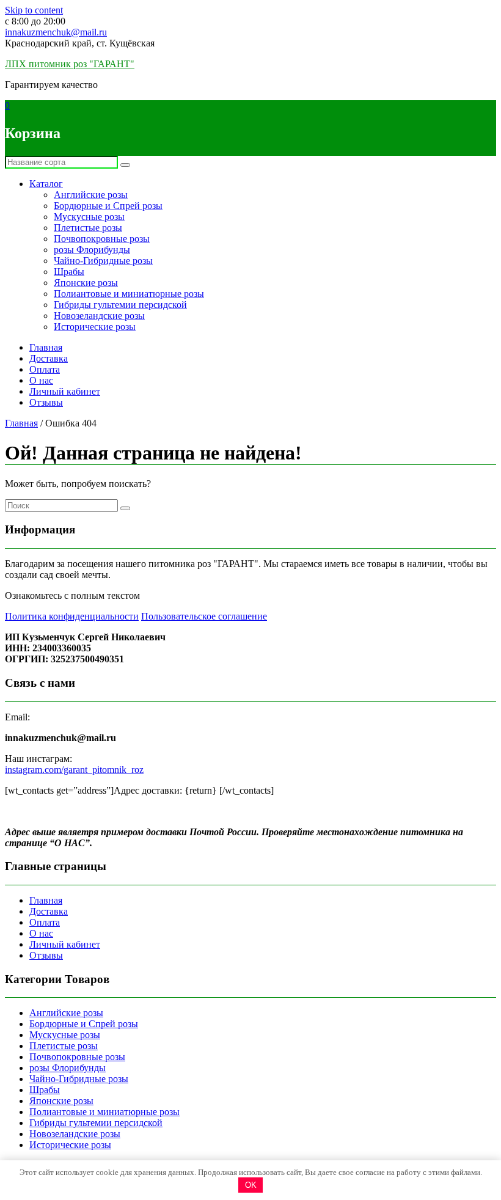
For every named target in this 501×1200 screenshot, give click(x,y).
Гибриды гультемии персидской (120, 304)
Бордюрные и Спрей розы (108, 205)
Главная (45, 347)
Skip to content (34, 10)
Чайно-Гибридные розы (103, 260)
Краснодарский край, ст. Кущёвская (80, 43)
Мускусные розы (89, 216)
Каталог (46, 183)
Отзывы (46, 402)
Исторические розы (95, 326)
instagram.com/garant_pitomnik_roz (74, 769)
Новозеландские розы (99, 315)
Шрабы (69, 271)
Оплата (44, 369)
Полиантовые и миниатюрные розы (129, 293)
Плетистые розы (88, 227)
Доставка (48, 358)
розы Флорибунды (92, 249)
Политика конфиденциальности (72, 616)
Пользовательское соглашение (204, 616)
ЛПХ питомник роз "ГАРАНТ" (69, 64)
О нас (41, 380)
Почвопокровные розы (102, 238)
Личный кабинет (64, 391)
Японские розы (86, 282)
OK (251, 1185)
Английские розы (91, 194)
